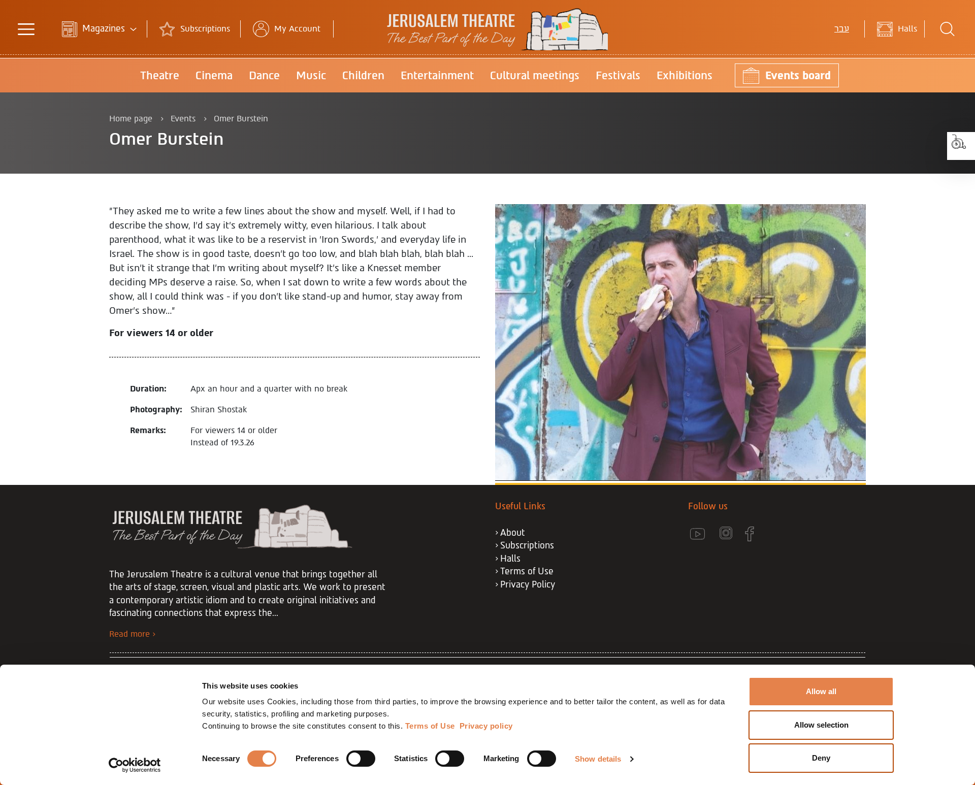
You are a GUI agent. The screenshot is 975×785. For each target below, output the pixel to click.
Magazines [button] (103, 28)
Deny (821, 758)
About (512, 533)
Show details (598, 759)
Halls (907, 29)
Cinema (214, 75)
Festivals (618, 75)
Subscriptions (205, 29)
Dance (264, 75)
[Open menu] (26, 29)
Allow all (821, 691)
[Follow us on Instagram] (732, 534)
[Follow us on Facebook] (756, 534)
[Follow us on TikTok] (781, 534)
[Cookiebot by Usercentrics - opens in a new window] (134, 765)
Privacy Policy (527, 584)
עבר (841, 29)
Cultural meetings (534, 75)
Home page (130, 118)
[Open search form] (947, 29)
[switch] (360, 758)
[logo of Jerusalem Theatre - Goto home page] (488, 47)
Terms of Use (527, 571)
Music (311, 75)
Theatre (159, 75)
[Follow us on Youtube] (704, 534)
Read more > (132, 634)
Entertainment (437, 75)
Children (363, 75)
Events (183, 118)
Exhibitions (684, 75)
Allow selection (821, 725)
